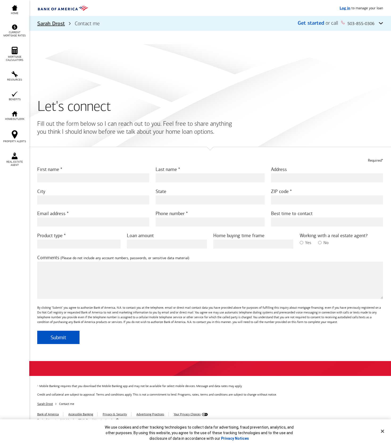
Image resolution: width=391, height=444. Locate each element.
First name (48, 169)
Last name (166, 169)
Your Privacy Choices (187, 414)
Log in (345, 8)
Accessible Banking (80, 414)
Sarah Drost (51, 24)
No (325, 242)
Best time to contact (292, 213)
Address (279, 169)
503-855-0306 (361, 23)
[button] (210, 23)
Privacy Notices (235, 438)
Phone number (170, 213)
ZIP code (280, 191)
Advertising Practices (150, 414)
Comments (48, 257)
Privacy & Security (115, 414)
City (41, 191)
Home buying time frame (238, 235)
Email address (51, 213)
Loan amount (140, 235)
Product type (50, 235)
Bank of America (48, 414)
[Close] (382, 431)
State (161, 191)
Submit (58, 337)
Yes (308, 242)
